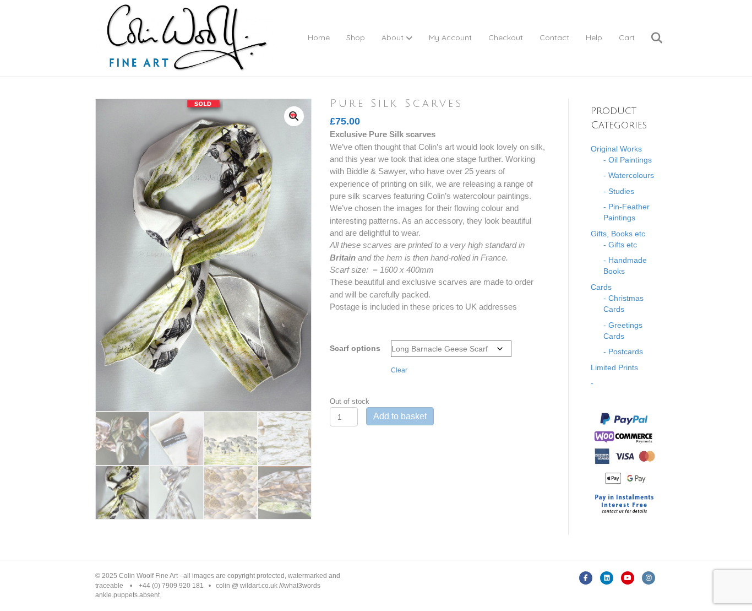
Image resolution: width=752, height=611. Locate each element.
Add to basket (400, 416)
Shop (355, 37)
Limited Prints (614, 367)
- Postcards (623, 351)
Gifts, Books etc (618, 233)
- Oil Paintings (627, 159)
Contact (554, 37)
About (393, 37)
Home (319, 37)
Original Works (616, 148)
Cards (601, 287)
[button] (294, 116)
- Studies (618, 191)
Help (594, 37)
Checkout (505, 37)
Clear (399, 370)
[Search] (650, 38)
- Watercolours (628, 175)
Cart (627, 37)
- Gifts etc (620, 244)
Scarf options (355, 348)
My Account (450, 37)
